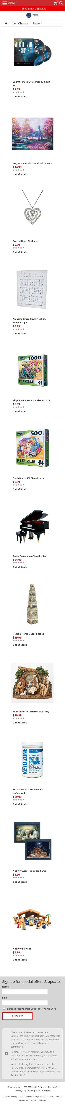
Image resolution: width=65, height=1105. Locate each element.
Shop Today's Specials (33, 8)
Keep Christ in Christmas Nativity (31, 711)
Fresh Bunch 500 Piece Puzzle (28, 478)
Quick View (32, 47)
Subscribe (17, 1016)
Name (5, 986)
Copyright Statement (38, 1100)
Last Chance (20, 23)
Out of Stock (20, 96)
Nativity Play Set (22, 948)
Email (5, 997)
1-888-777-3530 (29, 1087)
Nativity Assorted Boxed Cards (29, 870)
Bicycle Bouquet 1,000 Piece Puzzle (31, 400)
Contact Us (42, 1087)
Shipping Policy (33, 1090)
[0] (55, 3)
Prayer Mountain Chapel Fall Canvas (32, 163)
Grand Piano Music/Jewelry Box (29, 556)
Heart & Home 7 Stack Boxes (28, 633)
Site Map (46, 1090)
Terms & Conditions (56, 1096)
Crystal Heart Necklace (25, 241)
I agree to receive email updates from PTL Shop (31, 1008)
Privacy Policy (24, 1100)
